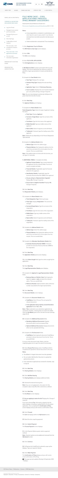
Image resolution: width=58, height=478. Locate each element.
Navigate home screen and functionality (12, 31)
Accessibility (21, 474)
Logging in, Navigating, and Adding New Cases (11, 22)
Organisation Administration (9, 68)
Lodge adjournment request (11, 42)
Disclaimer (11, 474)
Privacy (15, 474)
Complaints (37, 474)
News (10, 469)
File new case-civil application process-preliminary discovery (34, 26)
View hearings (10, 38)
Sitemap (32, 474)
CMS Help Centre (30, 469)
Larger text (36, 4)
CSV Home (6, 469)
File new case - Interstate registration (12, 57)
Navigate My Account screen (11, 35)
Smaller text (39, 4)
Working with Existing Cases (11, 62)
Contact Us (27, 474)
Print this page (41, 4)
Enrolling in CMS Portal (12, 17)
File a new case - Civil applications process (12, 52)
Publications (16, 469)
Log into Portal (10, 27)
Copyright (6, 474)
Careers (22, 469)
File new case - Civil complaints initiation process (11, 47)
